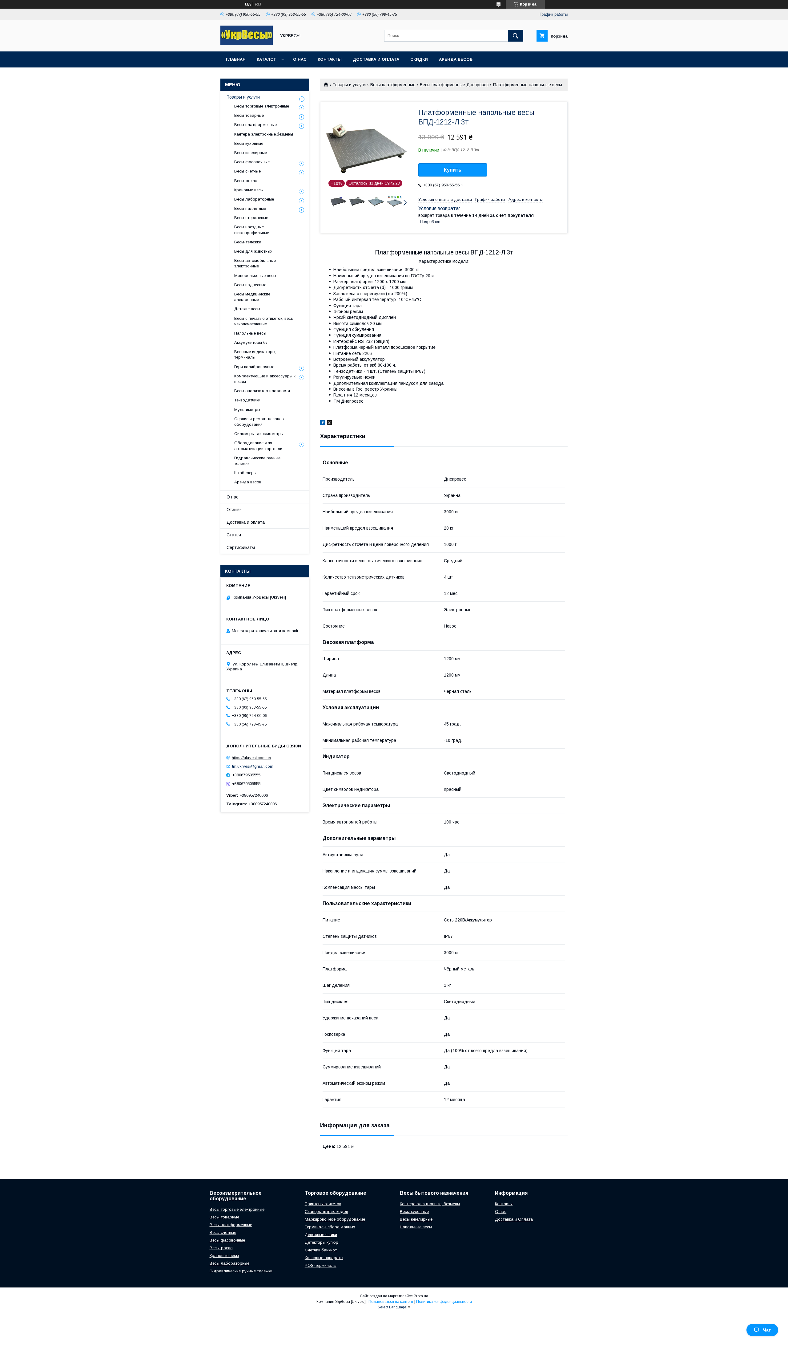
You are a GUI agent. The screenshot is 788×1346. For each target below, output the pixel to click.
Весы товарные (249, 115)
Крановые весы (248, 190)
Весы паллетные (250, 208)
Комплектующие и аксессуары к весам (265, 379)
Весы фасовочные (252, 162)
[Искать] (515, 36)
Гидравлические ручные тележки (257, 461)
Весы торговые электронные (261, 106)
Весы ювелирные (250, 152)
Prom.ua (421, 1296)
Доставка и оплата (376, 59)
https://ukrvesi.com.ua (251, 757)
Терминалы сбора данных (330, 1227)
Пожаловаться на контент (390, 1301)
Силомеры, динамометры (258, 433)
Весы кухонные (248, 143)
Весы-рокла (245, 180)
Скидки (419, 59)
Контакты (330, 59)
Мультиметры (247, 409)
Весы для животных (253, 251)
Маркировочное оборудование (335, 1219)
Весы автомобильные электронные (255, 263)
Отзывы (235, 509)
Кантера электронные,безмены (263, 134)
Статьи (234, 534)
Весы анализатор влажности (262, 390)
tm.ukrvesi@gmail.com (252, 766)
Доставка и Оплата (514, 1219)
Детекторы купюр (321, 1242)
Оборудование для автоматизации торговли (258, 446)
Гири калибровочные (254, 366)
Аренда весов (455, 59)
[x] (329, 423)
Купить (452, 170)
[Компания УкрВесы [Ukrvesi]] (246, 43)
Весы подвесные (250, 285)
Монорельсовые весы (255, 275)
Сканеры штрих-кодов (326, 1211)
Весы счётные (223, 1232)
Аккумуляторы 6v (250, 342)
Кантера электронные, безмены (430, 1204)
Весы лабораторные (254, 199)
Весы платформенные (393, 84)
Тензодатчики (247, 400)
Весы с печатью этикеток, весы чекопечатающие (264, 321)
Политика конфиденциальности (444, 1301)
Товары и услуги (349, 84)
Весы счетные (247, 171)
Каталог (266, 59)
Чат (767, 1330)
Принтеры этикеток (323, 1204)
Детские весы (247, 309)
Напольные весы (250, 333)
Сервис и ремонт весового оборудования (260, 422)
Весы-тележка (247, 242)
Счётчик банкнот (321, 1250)
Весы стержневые (251, 217)
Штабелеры (245, 472)
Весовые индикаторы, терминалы (255, 354)
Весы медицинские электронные (252, 297)
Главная (236, 59)
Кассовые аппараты (324, 1257)
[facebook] (322, 423)
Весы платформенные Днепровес (454, 84)
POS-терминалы (320, 1265)
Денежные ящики (321, 1234)
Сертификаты (241, 547)
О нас (300, 59)
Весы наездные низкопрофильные (251, 230)
